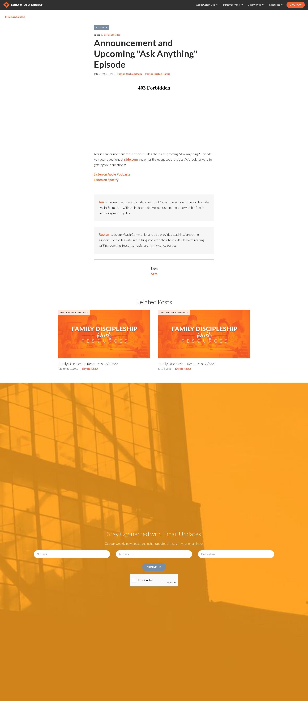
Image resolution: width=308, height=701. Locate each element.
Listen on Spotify (106, 180)
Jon (101, 202)
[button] (208, 5)
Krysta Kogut (90, 368)
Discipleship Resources (74, 313)
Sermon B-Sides (112, 35)
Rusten (104, 234)
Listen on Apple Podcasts (112, 174)
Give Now (296, 4)
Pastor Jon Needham (129, 73)
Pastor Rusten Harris (157, 73)
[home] (23, 5)
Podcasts (101, 27)
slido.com (131, 159)
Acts (154, 274)
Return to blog (15, 16)
